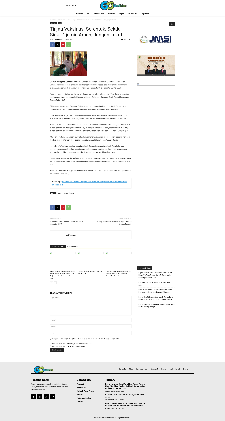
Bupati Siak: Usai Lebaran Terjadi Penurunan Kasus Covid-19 (66, 223)
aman (59, 193)
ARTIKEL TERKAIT (57, 247)
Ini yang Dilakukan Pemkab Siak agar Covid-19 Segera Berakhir (113, 223)
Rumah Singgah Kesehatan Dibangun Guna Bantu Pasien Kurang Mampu (157, 305)
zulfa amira (59, 39)
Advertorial (61, 20)
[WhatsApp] (68, 44)
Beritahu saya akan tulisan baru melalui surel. (68, 346)
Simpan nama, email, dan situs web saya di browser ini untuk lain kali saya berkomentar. (86, 339)
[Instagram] (39, 396)
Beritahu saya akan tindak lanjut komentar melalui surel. (72, 343)
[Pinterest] (63, 44)
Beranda (53, 20)
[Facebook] (52, 44)
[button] (72, 5)
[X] (57, 44)
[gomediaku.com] (112, 5)
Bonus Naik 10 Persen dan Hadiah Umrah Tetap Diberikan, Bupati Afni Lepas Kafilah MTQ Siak (156, 298)
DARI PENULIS (72, 247)
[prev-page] (51, 282)
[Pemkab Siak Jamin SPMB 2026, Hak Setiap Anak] (90, 260)
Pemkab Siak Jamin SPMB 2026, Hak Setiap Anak (155, 283)
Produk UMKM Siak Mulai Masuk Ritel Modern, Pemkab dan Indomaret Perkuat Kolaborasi (118, 273)
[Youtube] (52, 396)
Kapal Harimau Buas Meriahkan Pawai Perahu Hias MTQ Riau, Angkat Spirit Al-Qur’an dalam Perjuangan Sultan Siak (155, 275)
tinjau (72, 193)
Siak (69, 20)
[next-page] (55, 282)
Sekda (66, 193)
